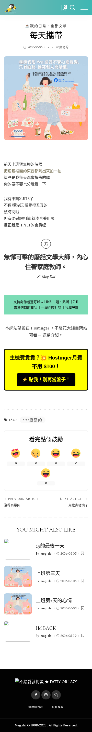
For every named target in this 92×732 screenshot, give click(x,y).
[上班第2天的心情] (18, 603)
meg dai (46, 553)
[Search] (72, 7)
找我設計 (71, 307)
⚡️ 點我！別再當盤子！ (46, 379)
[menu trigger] (83, 7)
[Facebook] (35, 694)
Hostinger (40, 328)
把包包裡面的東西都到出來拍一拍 (32, 171)
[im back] (18, 631)
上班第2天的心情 (54, 601)
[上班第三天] (18, 576)
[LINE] (56, 694)
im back (46, 628)
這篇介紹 (50, 335)
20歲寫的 (62, 47)
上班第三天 (48, 573)
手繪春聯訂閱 (51, 307)
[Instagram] (46, 694)
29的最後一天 (50, 546)
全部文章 (59, 26)
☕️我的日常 (36, 26)
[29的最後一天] (18, 549)
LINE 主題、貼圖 (56, 302)
